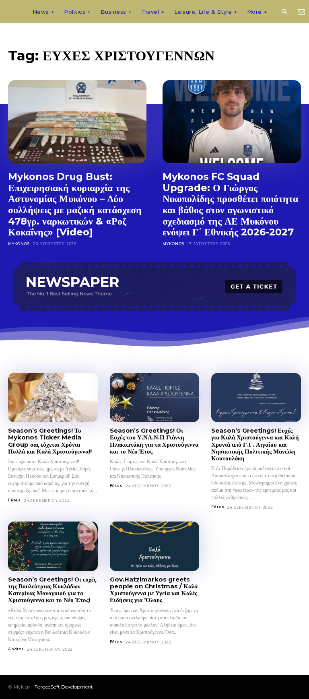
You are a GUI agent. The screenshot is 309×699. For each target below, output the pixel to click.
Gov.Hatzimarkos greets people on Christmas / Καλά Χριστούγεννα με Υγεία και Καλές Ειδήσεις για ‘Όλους (154, 589)
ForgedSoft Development (64, 687)
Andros (16, 649)
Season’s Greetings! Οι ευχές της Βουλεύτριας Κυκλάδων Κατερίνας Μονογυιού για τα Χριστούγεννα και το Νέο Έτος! (52, 589)
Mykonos (19, 243)
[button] (284, 12)
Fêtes (14, 500)
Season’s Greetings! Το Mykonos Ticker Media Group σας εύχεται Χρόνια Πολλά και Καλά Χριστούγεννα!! (50, 441)
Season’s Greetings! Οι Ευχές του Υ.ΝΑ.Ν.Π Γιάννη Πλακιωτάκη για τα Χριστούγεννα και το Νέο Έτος (154, 441)
